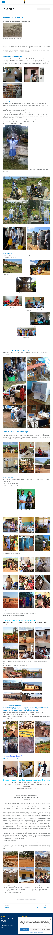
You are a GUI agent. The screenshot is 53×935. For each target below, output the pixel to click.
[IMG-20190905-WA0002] (42, 635)
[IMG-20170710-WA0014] (14, 369)
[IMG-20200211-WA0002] (42, 651)
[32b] (26, 564)
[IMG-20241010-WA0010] (26, 875)
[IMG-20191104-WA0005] (10, 651)
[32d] (42, 582)
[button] (50, 918)
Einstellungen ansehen (45, 929)
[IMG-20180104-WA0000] (14, 416)
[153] (38, 238)
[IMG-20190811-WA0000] (26, 635)
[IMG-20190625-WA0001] (10, 635)
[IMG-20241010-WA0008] (42, 875)
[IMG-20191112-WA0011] (10, 729)
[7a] (42, 525)
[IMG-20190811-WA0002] (42, 745)
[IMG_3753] (10, 449)
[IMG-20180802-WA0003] (14, 393)
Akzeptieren (24, 929)
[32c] (26, 582)
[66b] (42, 600)
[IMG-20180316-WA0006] (38, 369)
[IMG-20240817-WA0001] (10, 875)
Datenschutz (36, 932)
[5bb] (10, 525)
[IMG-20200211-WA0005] (26, 651)
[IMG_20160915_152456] (14, 238)
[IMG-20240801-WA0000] (42, 859)
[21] (26, 543)
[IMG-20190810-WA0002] (42, 729)
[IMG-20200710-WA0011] (10, 745)
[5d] (10, 543)
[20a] (42, 543)
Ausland (22, 899)
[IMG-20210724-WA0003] (26, 769)
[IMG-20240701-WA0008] (26, 859)
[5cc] (26, 525)
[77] (10, 600)
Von (27, 899)
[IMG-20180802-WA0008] (38, 393)
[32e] (42, 564)
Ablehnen (35, 929)
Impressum (41, 932)
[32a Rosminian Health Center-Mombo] (10, 564)
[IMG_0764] (26, 449)
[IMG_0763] (42, 449)
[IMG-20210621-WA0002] (42, 769)
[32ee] (10, 582)
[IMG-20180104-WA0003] (38, 416)
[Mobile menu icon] (3, 2)
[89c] (42, 465)
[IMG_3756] (10, 465)
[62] (26, 465)
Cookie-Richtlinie (30, 932)
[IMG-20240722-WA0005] (10, 859)
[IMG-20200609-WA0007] (26, 745)
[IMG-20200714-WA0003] (26, 729)
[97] (26, 600)
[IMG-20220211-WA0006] (10, 769)
